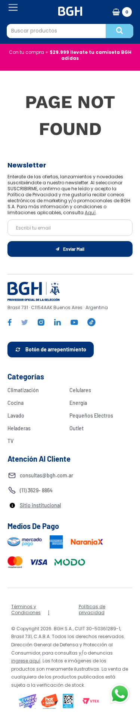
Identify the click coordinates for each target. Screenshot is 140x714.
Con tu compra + (70, 55)
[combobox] (70, 31)
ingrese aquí (25, 661)
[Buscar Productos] (119, 31)
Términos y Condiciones (26, 609)
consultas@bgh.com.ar (46, 475)
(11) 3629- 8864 (36, 490)
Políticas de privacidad (92, 609)
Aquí (90, 212)
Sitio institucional (40, 505)
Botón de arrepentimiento (55, 349)
